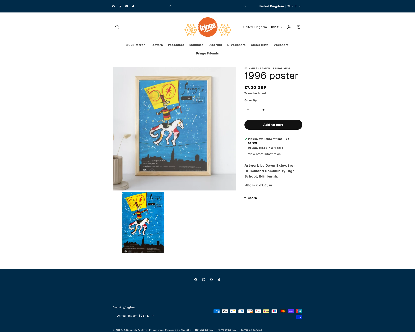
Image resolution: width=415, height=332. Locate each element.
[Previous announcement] (170, 6)
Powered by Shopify (178, 330)
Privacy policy (227, 329)
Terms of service (252, 329)
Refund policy (204, 329)
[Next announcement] (245, 6)
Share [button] (252, 198)
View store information (264, 154)
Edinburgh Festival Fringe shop (144, 330)
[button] (117, 27)
